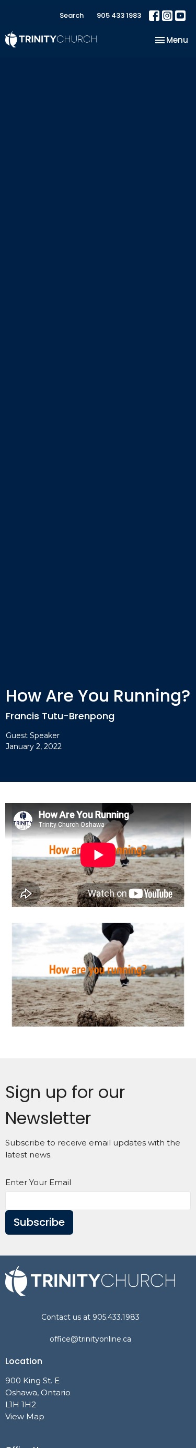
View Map (24, 1416)
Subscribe (39, 1222)
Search (72, 15)
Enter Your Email (38, 1182)
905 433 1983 (119, 15)
